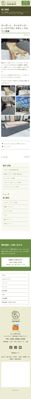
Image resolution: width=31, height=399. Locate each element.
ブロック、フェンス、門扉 (10, 202)
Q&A (3, 294)
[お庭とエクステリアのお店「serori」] (15, 3)
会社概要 (4, 298)
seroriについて (6, 279)
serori (17, 390)
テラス (5, 215)
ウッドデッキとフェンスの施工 (11, 186)
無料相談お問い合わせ (25, 3)
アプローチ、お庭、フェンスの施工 (12, 182)
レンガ (8, 146)
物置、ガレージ (7, 219)
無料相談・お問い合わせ (9, 302)
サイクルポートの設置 (9, 178)
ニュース (4, 283)
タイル (5, 146)
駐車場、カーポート (21, 143)
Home (3, 275)
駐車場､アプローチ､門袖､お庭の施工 (13, 174)
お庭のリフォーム (8, 223)
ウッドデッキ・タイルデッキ (10, 143)
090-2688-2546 (15, 262)
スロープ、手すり (8, 211)
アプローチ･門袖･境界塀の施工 (11, 170)
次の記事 (26, 157)
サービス (4, 287)
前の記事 (5, 157)
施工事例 (4, 291)
